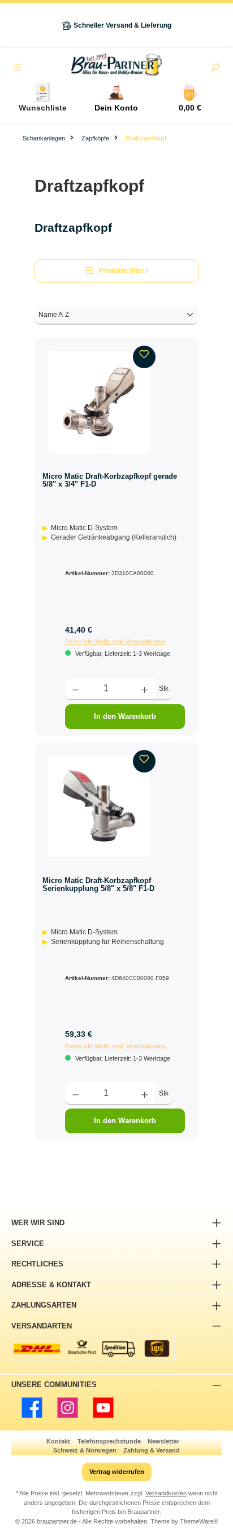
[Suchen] (214, 68)
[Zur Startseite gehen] (116, 65)
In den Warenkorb (125, 716)
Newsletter (163, 1441)
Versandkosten (166, 1493)
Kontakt (58, 1441)
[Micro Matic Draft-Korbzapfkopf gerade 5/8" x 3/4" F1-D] (99, 402)
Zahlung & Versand (151, 1450)
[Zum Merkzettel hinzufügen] (144, 357)
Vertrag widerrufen (116, 1471)
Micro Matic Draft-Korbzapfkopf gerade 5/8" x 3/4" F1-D (109, 480)
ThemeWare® (199, 1521)
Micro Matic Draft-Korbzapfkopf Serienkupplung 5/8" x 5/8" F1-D (98, 884)
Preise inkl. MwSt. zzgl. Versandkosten (115, 641)
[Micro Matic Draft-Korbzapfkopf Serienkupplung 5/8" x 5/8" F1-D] (99, 806)
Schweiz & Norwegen (84, 1450)
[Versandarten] (93, 1348)
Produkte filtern (123, 271)
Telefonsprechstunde (109, 1441)
